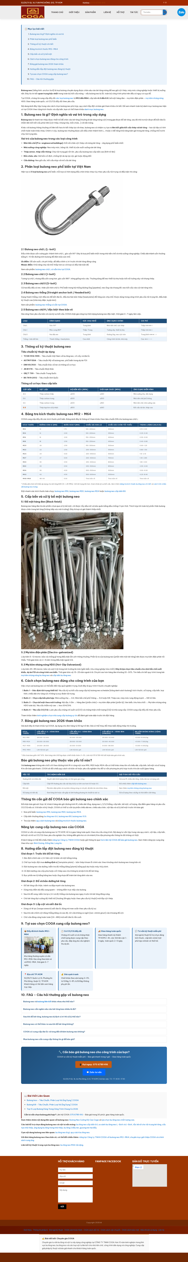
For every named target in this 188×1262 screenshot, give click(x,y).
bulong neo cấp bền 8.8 (115, 491)
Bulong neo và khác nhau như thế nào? (48, 1001)
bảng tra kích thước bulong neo (72, 820)
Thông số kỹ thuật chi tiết (41, 44)
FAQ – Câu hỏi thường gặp (42, 79)
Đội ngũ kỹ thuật (56, 1230)
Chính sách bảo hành (73, 1230)
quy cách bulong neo (45, 820)
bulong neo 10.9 (79, 816)
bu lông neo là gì (62, 1132)
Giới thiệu (28, 1230)
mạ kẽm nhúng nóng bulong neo (139, 788)
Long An (58, 843)
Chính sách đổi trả (91, 1230)
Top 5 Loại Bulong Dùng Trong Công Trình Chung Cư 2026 (52, 1109)
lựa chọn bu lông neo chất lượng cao (118, 1120)
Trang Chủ (57, 12)
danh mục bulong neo (93, 109)
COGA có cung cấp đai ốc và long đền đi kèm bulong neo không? (54, 1031)
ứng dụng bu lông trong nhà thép (48, 1127)
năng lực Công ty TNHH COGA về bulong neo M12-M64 (104, 1137)
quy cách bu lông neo (80, 1132)
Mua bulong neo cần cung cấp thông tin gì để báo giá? (49, 1039)
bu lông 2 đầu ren (71, 1127)
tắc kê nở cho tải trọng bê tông (147, 1124)
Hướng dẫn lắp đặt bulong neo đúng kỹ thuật (50, 69)
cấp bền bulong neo (139, 784)
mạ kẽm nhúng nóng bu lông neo (35, 675)
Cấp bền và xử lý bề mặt (41, 54)
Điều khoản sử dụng (148, 1230)
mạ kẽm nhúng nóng (154, 98)
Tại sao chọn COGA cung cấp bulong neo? (49, 74)
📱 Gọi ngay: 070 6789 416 (93, 1064)
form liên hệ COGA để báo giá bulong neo (119, 840)
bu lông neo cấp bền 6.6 (87, 1124)
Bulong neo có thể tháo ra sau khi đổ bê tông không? (48, 1024)
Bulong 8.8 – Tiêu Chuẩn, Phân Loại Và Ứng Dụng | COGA (52, 1104)
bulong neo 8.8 (65, 816)
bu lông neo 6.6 (51, 816)
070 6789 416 (76, 1114)
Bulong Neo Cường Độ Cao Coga (84, 1120)
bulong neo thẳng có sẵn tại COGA (51, 305)
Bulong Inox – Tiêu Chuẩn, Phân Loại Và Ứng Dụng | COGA (53, 1100)
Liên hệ (161, 1230)
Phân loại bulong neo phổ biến (43, 39)
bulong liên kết (44, 1001)
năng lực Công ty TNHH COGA (66, 840)
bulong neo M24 (92, 491)
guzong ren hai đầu (88, 1127)
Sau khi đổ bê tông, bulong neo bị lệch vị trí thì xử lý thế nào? (52, 1016)
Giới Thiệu (74, 12)
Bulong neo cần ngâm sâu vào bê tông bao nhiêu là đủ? (49, 1009)
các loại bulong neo (64, 98)
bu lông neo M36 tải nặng (71, 1145)
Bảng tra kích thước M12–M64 (44, 49)
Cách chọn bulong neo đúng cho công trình (49, 59)
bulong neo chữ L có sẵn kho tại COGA (52, 269)
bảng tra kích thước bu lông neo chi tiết (135, 484)
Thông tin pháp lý (40, 1230)
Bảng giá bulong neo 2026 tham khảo (47, 64)
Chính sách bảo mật (130, 1230)
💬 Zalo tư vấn (94, 1072)
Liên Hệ (107, 12)
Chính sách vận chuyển (110, 1230)
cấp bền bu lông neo (62, 675)
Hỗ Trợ (120, 12)
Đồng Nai (49, 843)
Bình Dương (39, 843)
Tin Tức (134, 12)
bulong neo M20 (76, 491)
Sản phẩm (90, 12)
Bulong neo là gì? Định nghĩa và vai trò (47, 34)
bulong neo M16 (62, 491)
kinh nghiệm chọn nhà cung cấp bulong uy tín (57, 715)
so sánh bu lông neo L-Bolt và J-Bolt (115, 1124)
